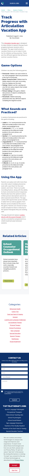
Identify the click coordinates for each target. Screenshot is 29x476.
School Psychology (15, 328)
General (15, 317)
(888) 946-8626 (15, 360)
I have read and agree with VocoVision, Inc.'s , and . (13, 392)
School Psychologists (14, 417)
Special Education (15, 333)
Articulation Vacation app (11, 43)
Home (3, 10)
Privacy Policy (17, 392)
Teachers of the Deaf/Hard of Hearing (14, 428)
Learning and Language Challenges (15, 320)
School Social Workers (14, 420)
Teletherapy (15, 339)
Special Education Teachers (14, 431)
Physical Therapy (15, 325)
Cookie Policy (7, 393)
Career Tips (15, 311)
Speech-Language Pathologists (14, 409)
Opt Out (14, 470)
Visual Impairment (15, 341)
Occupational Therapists (14, 412)
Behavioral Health (15, 309)
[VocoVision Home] (2, 3)
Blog (9, 10)
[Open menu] (27, 3)
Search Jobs (14, 3)
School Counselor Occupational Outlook (11, 248)
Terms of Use (10, 392)
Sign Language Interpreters (14, 423)
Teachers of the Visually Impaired (15, 426)
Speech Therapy (18, 10)
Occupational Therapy (15, 322)
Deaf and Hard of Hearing (15, 314)
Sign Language (15, 331)
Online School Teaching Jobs (14, 415)
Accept (14, 465)
